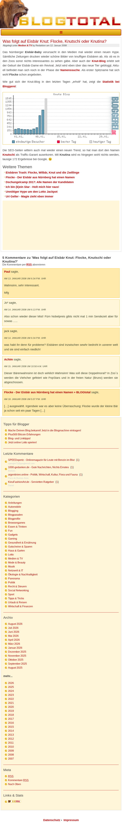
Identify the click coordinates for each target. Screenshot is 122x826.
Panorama (14, 578)
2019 (11, 711)
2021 (11, 703)
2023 (11, 695)
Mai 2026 (13, 635)
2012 (11, 738)
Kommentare (18, 780)
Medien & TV (25, 45)
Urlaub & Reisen (17, 602)
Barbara (11, 471)
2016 (11, 722)
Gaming (12, 538)
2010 (11, 746)
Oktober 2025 (15, 659)
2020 (11, 707)
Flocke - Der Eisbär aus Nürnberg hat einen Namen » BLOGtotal (47, 392)
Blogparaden (15, 514)
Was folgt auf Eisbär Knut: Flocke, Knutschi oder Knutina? (54, 41)
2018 (11, 715)
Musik (11, 566)
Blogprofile (14, 518)
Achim (8, 359)
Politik (11, 582)
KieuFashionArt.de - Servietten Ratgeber (31, 482)
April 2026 (14, 639)
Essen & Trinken (17, 526)
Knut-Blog (99, 61)
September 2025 (17, 663)
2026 (11, 683)
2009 (11, 750)
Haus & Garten (16, 550)
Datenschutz (51, 820)
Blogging (13, 510)
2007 (11, 758)
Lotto (11, 554)
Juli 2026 (13, 628)
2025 (11, 687)
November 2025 (17, 655)
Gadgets (13, 534)
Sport (11, 594)
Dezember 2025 (17, 651)
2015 (11, 726)
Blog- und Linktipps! (19, 438)
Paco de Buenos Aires (18, 478)
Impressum (71, 820)
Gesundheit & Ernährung (22, 542)
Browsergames (16, 522)
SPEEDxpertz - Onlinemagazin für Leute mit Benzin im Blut (41, 460)
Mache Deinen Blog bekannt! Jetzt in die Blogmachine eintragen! (44, 430)
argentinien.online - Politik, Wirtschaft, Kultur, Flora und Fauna (43, 474)
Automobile (14, 506)
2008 (11, 754)
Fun (10, 530)
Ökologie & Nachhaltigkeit (22, 574)
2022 (11, 699)
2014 (11, 730)
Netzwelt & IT (15, 570)
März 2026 (14, 643)
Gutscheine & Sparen (20, 546)
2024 (11, 691)
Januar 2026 (15, 647)
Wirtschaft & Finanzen (20, 606)
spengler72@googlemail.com (21, 463)
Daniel (11, 485)
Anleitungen (15, 502)
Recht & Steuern (17, 586)
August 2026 (15, 624)
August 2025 (15, 667)
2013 (11, 734)
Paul (7, 271)
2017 (11, 718)
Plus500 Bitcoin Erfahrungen (24, 434)
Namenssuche (70, 70)
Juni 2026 (13, 631)
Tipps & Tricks (16, 598)
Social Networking (18, 590)
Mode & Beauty (16, 562)
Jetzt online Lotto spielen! (22, 442)
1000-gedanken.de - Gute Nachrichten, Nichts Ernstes (38, 467)
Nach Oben (14, 784)
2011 (11, 742)
